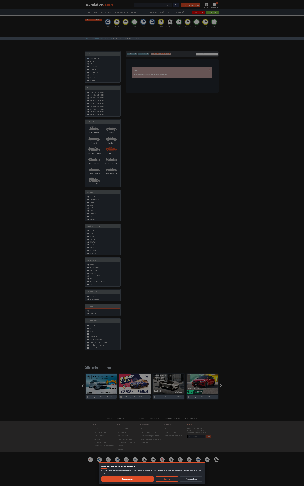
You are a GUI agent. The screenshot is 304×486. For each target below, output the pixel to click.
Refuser (167, 479)
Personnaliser (191, 479)
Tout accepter (127, 479)
